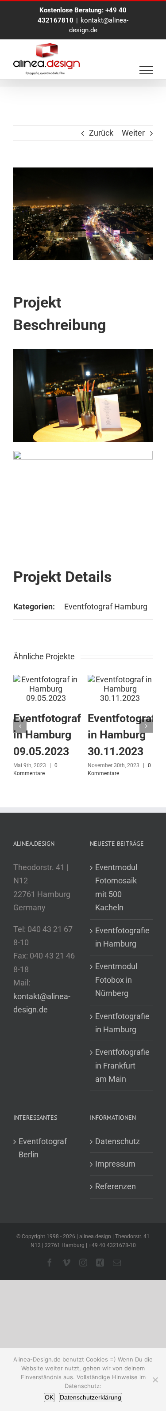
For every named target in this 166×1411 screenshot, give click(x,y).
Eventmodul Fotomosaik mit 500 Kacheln (116, 887)
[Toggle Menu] (146, 70)
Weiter (133, 132)
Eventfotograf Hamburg (105, 606)
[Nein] (155, 1379)
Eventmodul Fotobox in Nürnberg (116, 980)
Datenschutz (117, 1141)
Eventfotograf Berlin (43, 1148)
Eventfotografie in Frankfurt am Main (122, 1065)
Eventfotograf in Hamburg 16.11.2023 (94, 735)
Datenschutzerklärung (90, 1397)
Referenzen (115, 1186)
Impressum (115, 1163)
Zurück (101, 132)
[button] (20, 726)
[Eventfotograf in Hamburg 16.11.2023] (93, 679)
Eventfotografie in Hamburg (122, 937)
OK (49, 1397)
